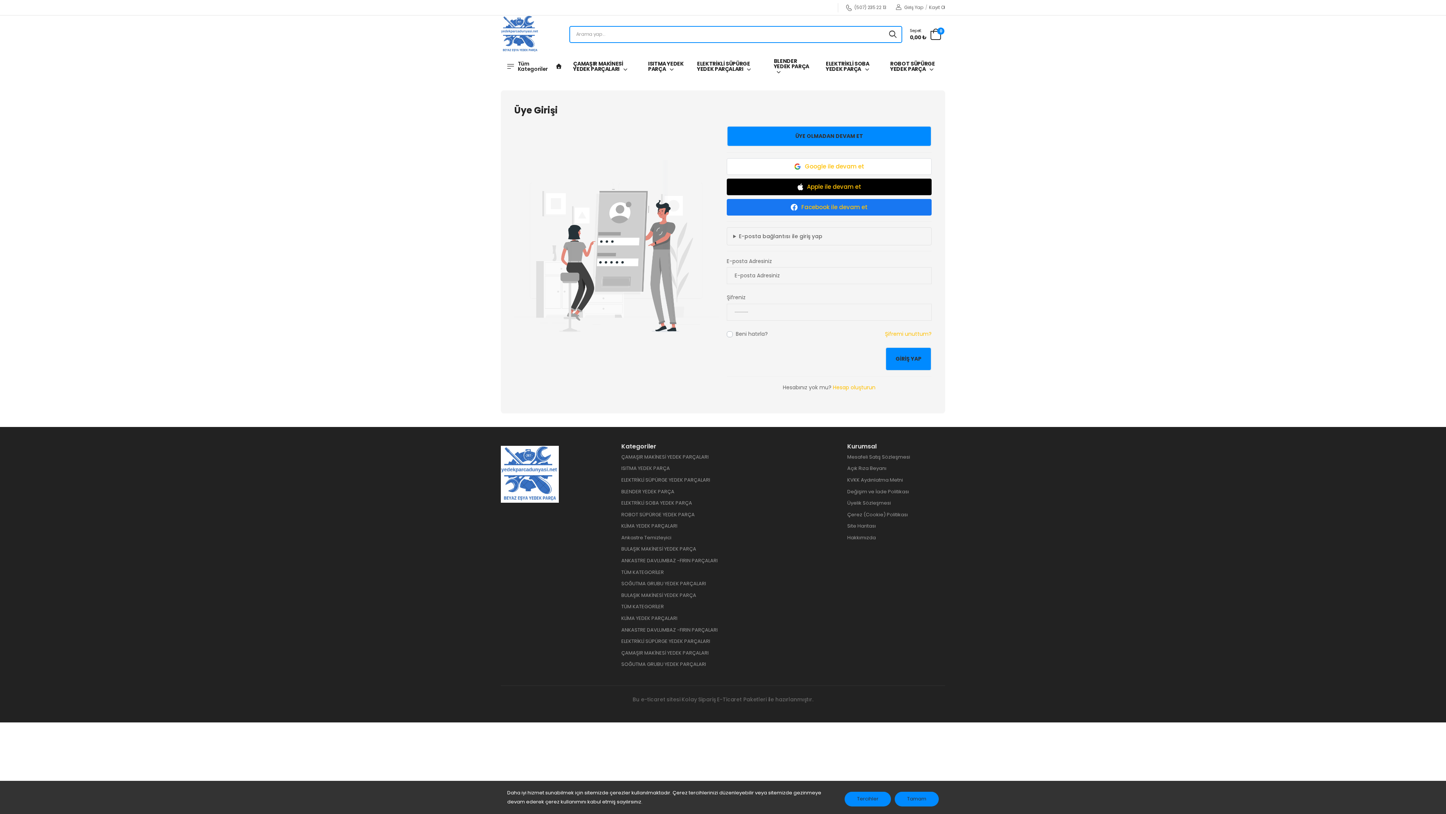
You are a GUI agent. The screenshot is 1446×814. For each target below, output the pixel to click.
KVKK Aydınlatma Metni (875, 480)
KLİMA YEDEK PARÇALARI (649, 525)
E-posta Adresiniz (749, 261)
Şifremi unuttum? (908, 334)
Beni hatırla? (752, 334)
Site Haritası (861, 525)
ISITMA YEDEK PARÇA (666, 66)
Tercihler (868, 798)
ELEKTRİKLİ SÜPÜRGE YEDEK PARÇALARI (723, 66)
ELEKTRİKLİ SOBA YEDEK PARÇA (847, 66)
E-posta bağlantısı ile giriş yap (780, 236)
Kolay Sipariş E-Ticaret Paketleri (724, 699)
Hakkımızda (861, 537)
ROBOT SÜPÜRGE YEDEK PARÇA (912, 66)
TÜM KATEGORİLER (642, 572)
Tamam (916, 798)
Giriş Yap (913, 7)
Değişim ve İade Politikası (878, 491)
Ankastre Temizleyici (646, 537)
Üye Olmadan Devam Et (829, 136)
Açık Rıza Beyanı (866, 468)
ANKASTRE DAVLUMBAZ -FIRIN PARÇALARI (669, 560)
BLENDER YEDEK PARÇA (791, 63)
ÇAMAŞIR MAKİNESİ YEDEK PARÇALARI (598, 66)
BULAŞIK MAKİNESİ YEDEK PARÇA (658, 548)
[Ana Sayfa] (558, 66)
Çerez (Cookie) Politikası (877, 514)
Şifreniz (736, 297)
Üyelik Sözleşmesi (869, 502)
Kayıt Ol (937, 7)
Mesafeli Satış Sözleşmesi (878, 457)
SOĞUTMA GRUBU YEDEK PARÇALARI (663, 583)
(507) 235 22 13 (870, 8)
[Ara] (893, 34)
